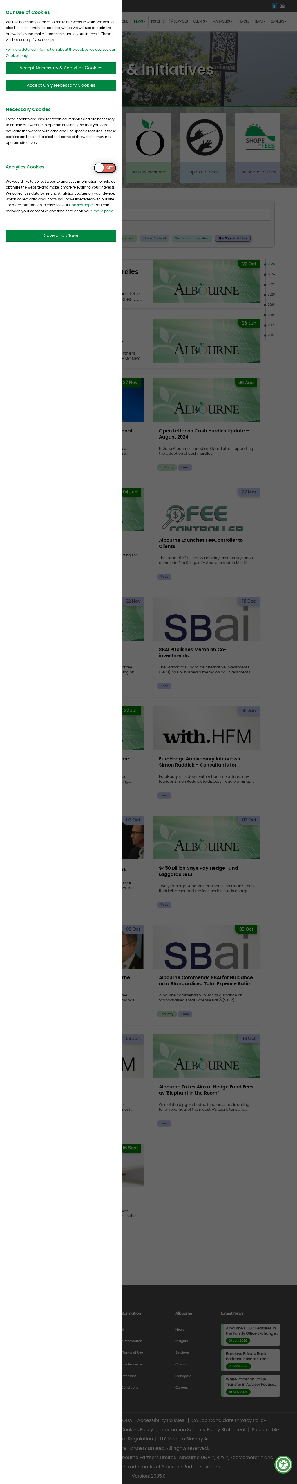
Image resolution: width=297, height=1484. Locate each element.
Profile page (103, 211)
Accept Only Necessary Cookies (61, 85)
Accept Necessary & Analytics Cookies (60, 68)
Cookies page (81, 205)
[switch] (105, 168)
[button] (283, 1464)
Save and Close (61, 235)
